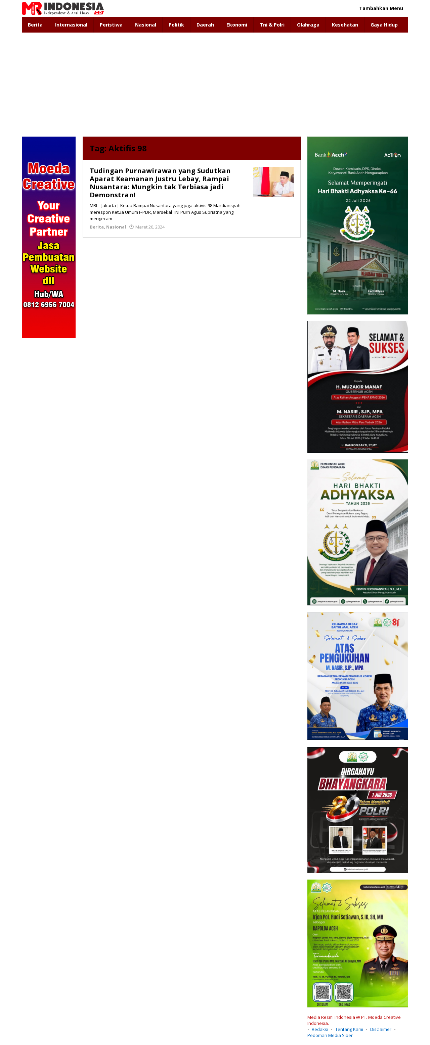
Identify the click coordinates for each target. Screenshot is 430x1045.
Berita (97, 227)
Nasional (116, 227)
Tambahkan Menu (381, 8)
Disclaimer (380, 1029)
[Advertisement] (215, 83)
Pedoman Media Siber (330, 1035)
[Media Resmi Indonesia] (63, 8)
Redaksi (320, 1029)
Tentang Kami (349, 1029)
